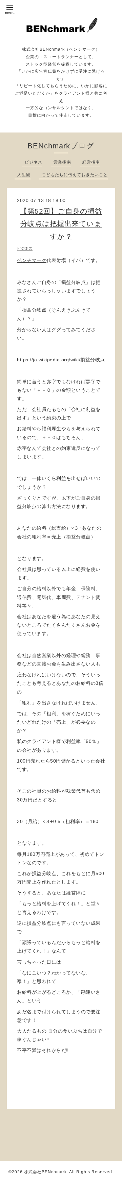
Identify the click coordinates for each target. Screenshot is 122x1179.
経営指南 (91, 162)
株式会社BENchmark (45, 1172)
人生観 (23, 174)
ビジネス (33, 162)
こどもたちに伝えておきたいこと (75, 174)
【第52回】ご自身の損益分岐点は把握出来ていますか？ (61, 224)
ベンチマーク (31, 260)
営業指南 (62, 162)
